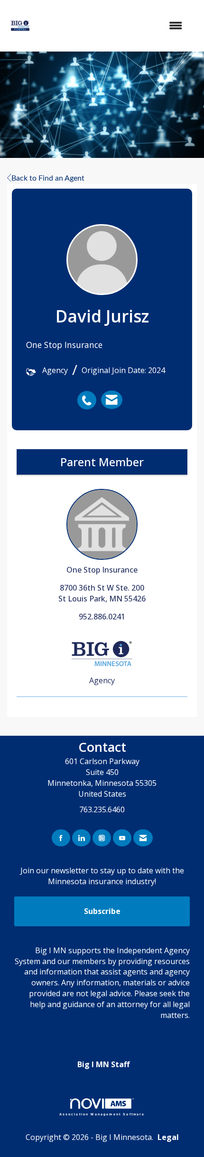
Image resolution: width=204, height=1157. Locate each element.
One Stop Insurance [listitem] (102, 570)
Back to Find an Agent (47, 178)
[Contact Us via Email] (143, 838)
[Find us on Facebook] (61, 838)
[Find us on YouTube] (122, 838)
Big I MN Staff (103, 1064)
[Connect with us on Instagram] (102, 838)
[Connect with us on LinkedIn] (81, 838)
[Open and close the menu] (116, 26)
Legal (168, 1137)
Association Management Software (102, 1114)
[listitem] (89, 395)
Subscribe (102, 911)
